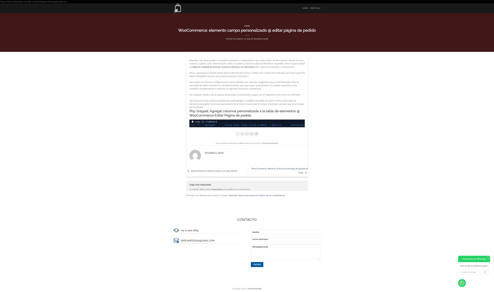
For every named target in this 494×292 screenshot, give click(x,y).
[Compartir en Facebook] (238, 134)
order (247, 26)
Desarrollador (261, 39)
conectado (216, 189)
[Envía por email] (247, 134)
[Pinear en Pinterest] (252, 134)
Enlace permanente (270, 143)
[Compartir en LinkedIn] (256, 134)
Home (305, 8)
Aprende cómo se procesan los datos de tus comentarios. (257, 195)
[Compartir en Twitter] (242, 134)
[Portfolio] (186, 8)
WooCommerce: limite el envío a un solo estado (213, 170)
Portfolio (315, 8)
